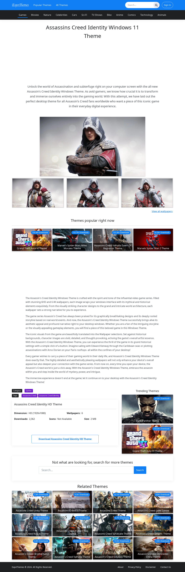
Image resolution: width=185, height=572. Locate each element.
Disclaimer (151, 567)
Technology (146, 14)
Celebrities (61, 14)
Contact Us (165, 567)
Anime (119, 14)
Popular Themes (42, 5)
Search (140, 470)
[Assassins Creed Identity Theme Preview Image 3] (92, 193)
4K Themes (62, 5)
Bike (109, 14)
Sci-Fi (84, 14)
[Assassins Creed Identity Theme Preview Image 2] (37, 193)
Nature (47, 14)
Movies (35, 14)
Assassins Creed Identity (49, 395)
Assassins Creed (29, 395)
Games (22, 14)
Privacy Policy (134, 567)
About (120, 567)
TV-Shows (97, 14)
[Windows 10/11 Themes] (20, 5)
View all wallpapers (162, 211)
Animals (162, 14)
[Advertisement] (92, 61)
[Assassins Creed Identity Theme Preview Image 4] (147, 193)
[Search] (156, 5)
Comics (132, 14)
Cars (74, 14)
